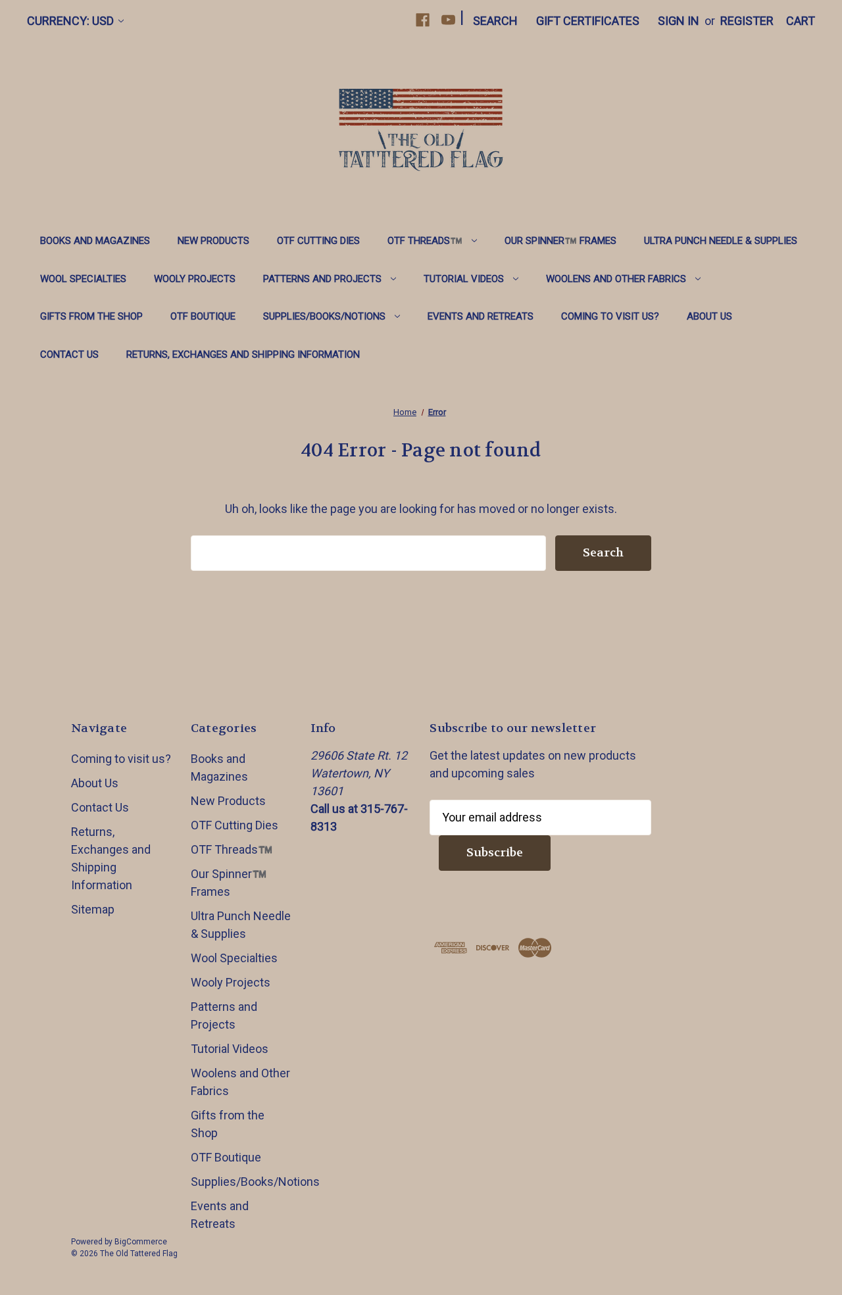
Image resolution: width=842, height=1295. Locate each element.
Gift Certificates (587, 21)
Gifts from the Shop (91, 316)
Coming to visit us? (610, 316)
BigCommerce (140, 1241)
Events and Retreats (480, 316)
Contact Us (69, 354)
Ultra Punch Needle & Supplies (720, 241)
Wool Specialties (83, 279)
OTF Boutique (202, 316)
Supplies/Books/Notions (324, 316)
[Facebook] (423, 20)
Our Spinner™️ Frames (560, 241)
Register (747, 21)
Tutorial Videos (464, 279)
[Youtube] (448, 20)
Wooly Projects (194, 279)
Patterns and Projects (322, 279)
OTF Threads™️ (424, 241)
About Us (709, 316)
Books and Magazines (95, 241)
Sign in (678, 21)
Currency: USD (70, 21)
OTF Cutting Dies (318, 241)
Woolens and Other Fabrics (616, 279)
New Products (213, 241)
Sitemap (92, 909)
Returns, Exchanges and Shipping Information (243, 354)
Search (495, 21)
